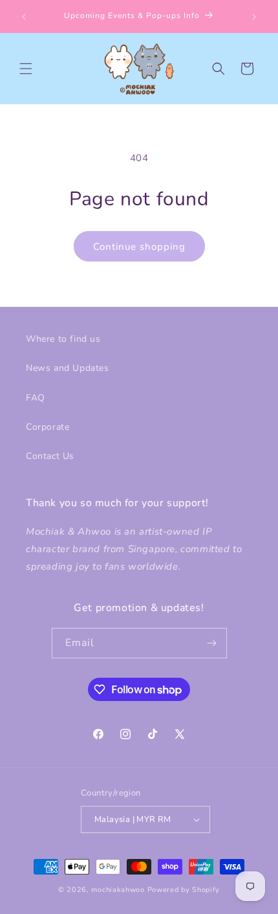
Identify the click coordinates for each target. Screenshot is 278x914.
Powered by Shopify (183, 890)
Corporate (47, 427)
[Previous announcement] (24, 17)
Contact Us (50, 456)
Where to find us (63, 339)
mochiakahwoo (117, 890)
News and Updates (67, 368)
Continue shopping (139, 246)
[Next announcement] (254, 17)
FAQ (35, 398)
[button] (26, 68)
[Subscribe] (212, 643)
